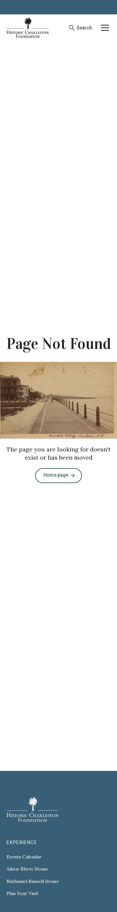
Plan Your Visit (22, 893)
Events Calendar (24, 857)
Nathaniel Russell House (32, 881)
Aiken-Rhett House (27, 869)
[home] (27, 28)
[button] (103, 28)
